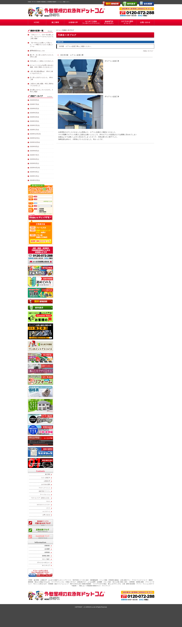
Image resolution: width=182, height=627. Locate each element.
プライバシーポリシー (43, 562)
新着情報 (47, 545)
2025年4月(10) (35, 167)
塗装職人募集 (46, 556)
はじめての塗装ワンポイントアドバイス (59, 580)
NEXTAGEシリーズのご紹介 (81, 580)
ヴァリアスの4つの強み (99, 584)
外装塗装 (41, 208)
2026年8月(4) (34, 100)
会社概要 (47, 549)
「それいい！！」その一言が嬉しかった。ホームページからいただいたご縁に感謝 (42, 36)
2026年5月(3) (34, 113)
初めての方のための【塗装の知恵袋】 (81, 584)
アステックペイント (44, 488)
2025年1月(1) (34, 176)
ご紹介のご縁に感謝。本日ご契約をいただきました (42, 84)
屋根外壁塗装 (42, 211)
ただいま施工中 (45, 477)
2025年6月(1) (34, 159)
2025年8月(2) (34, 151)
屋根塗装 (41, 210)
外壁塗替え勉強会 (114, 580)
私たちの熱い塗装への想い (120, 582)
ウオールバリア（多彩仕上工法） (40, 498)
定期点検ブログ (81, 582)
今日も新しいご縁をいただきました (42, 61)
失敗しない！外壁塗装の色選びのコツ (90, 585)
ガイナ (48, 508)
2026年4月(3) (34, 117)
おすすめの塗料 (45, 484)
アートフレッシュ (45, 494)
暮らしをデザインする (114, 584)
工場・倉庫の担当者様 (128, 584)
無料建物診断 (94, 580)
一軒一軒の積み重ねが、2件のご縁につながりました (41, 72)
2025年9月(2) (34, 146)
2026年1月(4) (34, 129)
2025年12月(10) (35, 134)
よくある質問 (91, 582)
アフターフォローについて (139, 580)
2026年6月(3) (34, 108)
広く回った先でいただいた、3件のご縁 (41, 78)
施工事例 (47, 474)
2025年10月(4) (35, 142)
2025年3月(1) (34, 172)
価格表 (151, 580)
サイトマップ (46, 565)
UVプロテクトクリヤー (43, 504)
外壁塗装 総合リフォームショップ (58, 584)
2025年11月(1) (35, 138)
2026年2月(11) (35, 125)
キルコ (48, 501)
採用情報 (47, 552)
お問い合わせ (46, 515)
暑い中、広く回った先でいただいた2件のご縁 (42, 56)
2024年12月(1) (35, 180)
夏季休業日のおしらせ (37, 51)
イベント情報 (103, 580)
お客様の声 (47, 481)
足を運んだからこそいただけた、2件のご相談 (41, 90)
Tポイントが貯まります (40, 584)
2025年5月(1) (34, 163)
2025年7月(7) (34, 155)
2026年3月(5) (34, 121)
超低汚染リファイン (44, 491)
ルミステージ (46, 511)
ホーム (58, 30)
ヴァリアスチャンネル (57, 582)
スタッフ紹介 (46, 559)
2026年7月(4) (34, 104)
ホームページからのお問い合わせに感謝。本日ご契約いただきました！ (42, 66)
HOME (30, 580)
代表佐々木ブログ (148, 51)
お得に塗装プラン (125, 580)
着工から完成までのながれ (42, 582)
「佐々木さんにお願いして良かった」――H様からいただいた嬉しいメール (41, 44)
